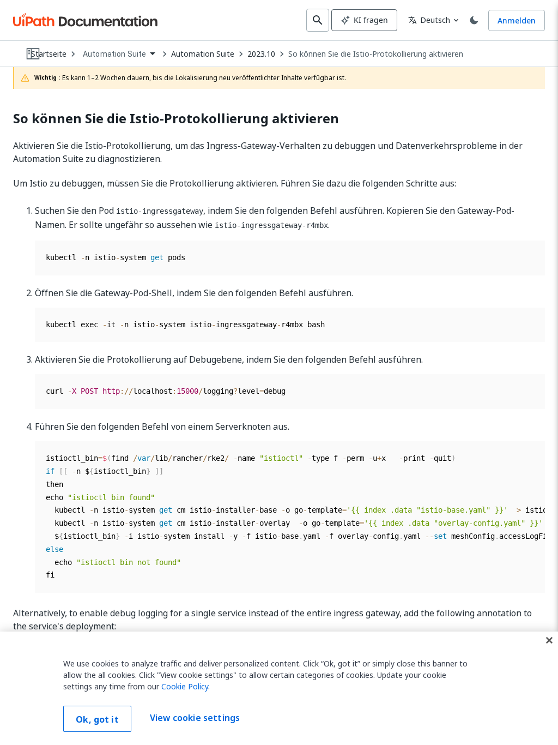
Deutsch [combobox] (429, 20)
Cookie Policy (184, 686)
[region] (279, 688)
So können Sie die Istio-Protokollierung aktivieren (375, 54)
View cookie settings (195, 717)
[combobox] (119, 54)
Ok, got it (97, 719)
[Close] (549, 640)
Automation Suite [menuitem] (114, 54)
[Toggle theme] (474, 20)
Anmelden (517, 20)
